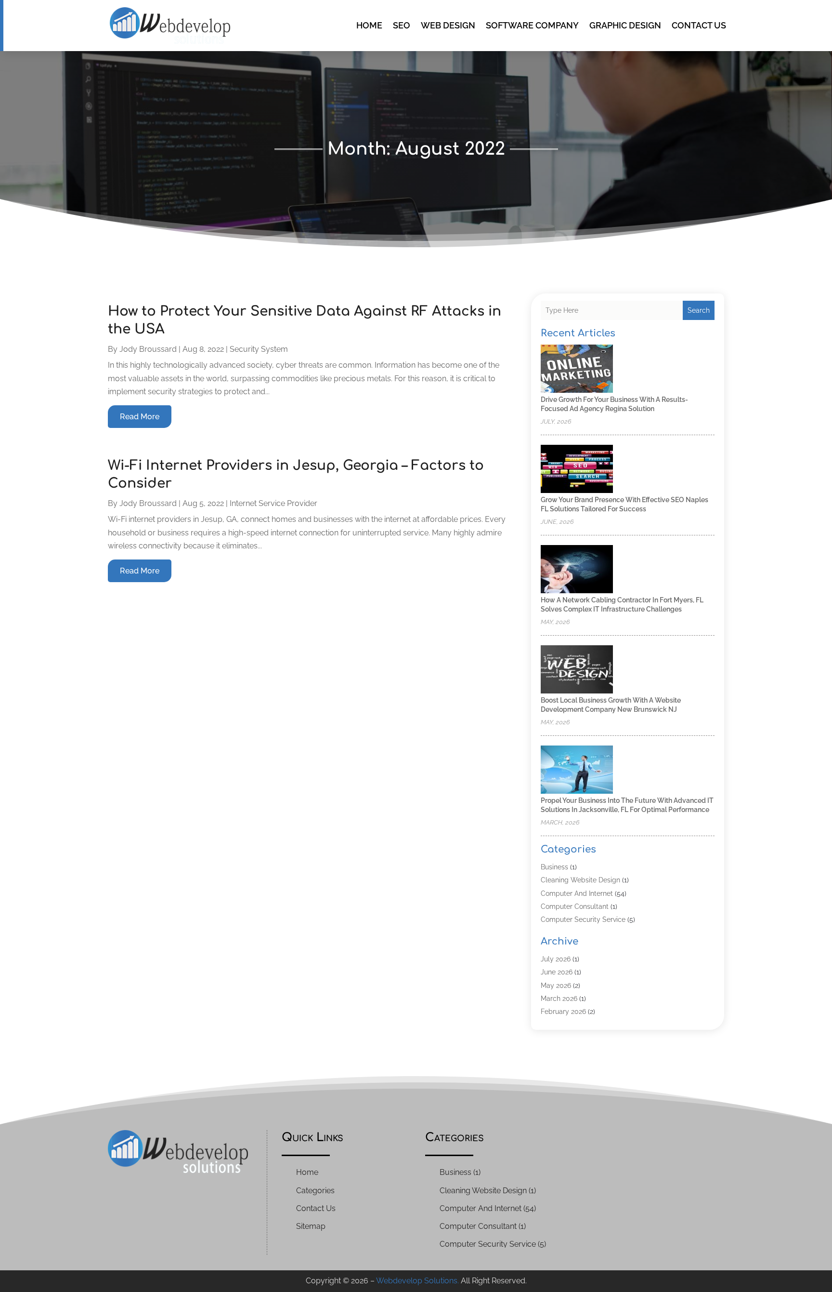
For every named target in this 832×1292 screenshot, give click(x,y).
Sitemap (310, 1226)
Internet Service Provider (273, 503)
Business (554, 867)
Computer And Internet (577, 893)
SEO (401, 25)
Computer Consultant (575, 906)
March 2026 (559, 998)
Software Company (532, 25)
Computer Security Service (583, 919)
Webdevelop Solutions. (417, 1280)
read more (139, 416)
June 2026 (556, 972)
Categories (315, 1190)
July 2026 (556, 959)
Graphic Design (625, 25)
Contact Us (699, 25)
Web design (448, 25)
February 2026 (563, 1011)
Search (699, 310)
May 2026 (556, 985)
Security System (259, 349)
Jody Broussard (148, 349)
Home (369, 25)
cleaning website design (580, 880)
